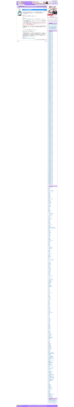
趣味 (49, 324)
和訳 (49, 265)
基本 (49, 363)
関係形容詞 (50, 387)
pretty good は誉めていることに (52, 402)
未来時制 (50, 280)
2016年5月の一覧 (51, 115)
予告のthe (50, 372)
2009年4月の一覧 (51, 173)
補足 (49, 314)
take (49, 313)
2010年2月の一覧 (51, 166)
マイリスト (50, 269)
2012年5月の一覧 (51, 148)
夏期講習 (50, 361)
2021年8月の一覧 (51, 72)
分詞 (49, 199)
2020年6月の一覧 (51, 82)
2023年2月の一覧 (51, 60)
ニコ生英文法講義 (51, 356)
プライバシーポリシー (34, 405)
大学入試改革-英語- (51, 379)
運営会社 (40, 405)
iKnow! (49, 297)
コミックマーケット (51, 260)
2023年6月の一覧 (51, 57)
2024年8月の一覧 (51, 48)
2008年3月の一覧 (51, 182)
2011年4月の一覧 (51, 157)
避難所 (49, 244)
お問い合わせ (45, 405)
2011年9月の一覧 (51, 153)
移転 (49, 228)
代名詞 (49, 254)
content (49, 344)
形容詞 (49, 255)
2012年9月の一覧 (51, 145)
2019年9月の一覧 (51, 88)
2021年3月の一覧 (51, 76)
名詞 (49, 342)
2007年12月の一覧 (51, 184)
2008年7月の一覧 (51, 179)
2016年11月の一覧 (51, 111)
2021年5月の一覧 (51, 74)
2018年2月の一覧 (51, 101)
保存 (49, 208)
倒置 (49, 194)
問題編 (49, 195)
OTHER (49, 235)
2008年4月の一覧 (51, 181)
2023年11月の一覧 (51, 54)
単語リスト (50, 307)
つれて (49, 382)
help (49, 237)
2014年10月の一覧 (51, 128)
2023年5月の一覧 (51, 58)
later (49, 302)
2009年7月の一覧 (51, 171)
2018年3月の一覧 (51, 100)
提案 (49, 225)
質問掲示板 (36, 4)
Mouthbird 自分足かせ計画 (52, 227)
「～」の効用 (50, 373)
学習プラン (50, 303)
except (49, 378)
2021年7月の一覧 (51, 73)
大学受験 (50, 230)
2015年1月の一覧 (51, 126)
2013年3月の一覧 (51, 141)
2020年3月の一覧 (51, 84)
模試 (49, 308)
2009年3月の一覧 (51, 174)
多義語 (49, 351)
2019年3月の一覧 (51, 92)
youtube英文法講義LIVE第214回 (53, 24)
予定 (49, 222)
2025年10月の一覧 (51, 38)
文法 (49, 191)
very (49, 246)
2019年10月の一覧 (51, 87)
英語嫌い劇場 (50, 380)
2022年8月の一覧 (51, 64)
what (49, 381)
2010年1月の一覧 (51, 167)
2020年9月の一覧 (51, 80)
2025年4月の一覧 (51, 42)
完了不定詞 (50, 347)
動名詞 (49, 321)
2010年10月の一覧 (51, 161)
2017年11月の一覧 (51, 103)
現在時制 (50, 267)
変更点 (49, 218)
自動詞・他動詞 (50, 312)
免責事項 (38, 405)
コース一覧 (50, 212)
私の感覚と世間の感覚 (51, 353)
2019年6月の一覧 (51, 90)
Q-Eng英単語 (50, 334)
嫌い (49, 257)
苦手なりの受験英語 (51, 352)
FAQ (27, 405)
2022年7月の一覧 (51, 65)
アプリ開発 (50, 202)
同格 (49, 388)
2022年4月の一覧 (51, 67)
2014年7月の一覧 (51, 130)
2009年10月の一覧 (51, 169)
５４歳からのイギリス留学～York (53, 401)
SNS (49, 243)
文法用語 (50, 330)
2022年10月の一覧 (51, 63)
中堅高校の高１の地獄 (51, 374)
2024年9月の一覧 (51, 47)
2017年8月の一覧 (51, 105)
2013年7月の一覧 (51, 138)
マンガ (49, 261)
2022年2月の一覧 (51, 68)
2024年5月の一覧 (51, 50)
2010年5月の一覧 (51, 164)
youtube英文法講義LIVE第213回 (53, 26)
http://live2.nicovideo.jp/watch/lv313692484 (29, 38)
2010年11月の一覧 (51, 160)
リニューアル (50, 253)
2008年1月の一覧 (51, 183)
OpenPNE (45, 406)
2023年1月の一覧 (51, 61)
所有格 (49, 226)
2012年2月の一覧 (51, 150)
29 (55, 21)
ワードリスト (50, 309)
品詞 (49, 355)
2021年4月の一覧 (51, 75)
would (49, 272)
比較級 (49, 391)
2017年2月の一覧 (51, 109)
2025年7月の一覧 (51, 40)
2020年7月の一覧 (51, 81)
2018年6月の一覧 (51, 98)
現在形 (49, 203)
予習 (49, 306)
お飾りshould (50, 357)
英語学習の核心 (50, 396)
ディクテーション (51, 276)
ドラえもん (50, 365)
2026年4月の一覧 (51, 34)
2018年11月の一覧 (51, 95)
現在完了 (50, 345)
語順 (49, 327)
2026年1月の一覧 (51, 36)
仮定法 (49, 245)
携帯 (49, 216)
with (49, 310)
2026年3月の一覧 (51, 35)
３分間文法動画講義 (51, 190)
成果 (49, 359)
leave (49, 284)
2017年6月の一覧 (51, 106)
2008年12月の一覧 (51, 176)
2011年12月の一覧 (51, 151)
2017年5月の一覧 (51, 107)
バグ (49, 268)
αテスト (50, 187)
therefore (50, 241)
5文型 (49, 340)
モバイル (50, 217)
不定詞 (49, 274)
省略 (49, 209)
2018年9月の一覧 (51, 96)
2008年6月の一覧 (51, 180)
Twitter (42, 405)
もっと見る (54, 403)
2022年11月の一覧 (51, 62)
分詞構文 (50, 196)
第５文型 (50, 338)
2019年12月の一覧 (51, 86)
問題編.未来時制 (51, 362)
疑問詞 (49, 335)
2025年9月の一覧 (51, 39)
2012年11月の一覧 (51, 144)
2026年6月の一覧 (51, 33)
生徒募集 (50, 354)
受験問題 (50, 283)
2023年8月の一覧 (51, 56)
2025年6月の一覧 (51, 41)
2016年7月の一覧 (51, 114)
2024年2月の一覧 (51, 52)
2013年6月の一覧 (51, 139)
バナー (49, 289)
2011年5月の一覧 (51, 156)
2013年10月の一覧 (51, 136)
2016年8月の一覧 (51, 113)
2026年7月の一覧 (51, 32)
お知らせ (50, 236)
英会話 (49, 386)
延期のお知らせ (50, 286)
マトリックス (50, 292)
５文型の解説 (50, 376)
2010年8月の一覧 (51, 162)
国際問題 (50, 364)
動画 (49, 233)
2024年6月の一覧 (51, 49)
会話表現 (50, 393)
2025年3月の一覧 (51, 43)
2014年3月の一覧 (51, 133)
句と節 (49, 318)
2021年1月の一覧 (51, 77)
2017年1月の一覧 (51, 110)
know (49, 293)
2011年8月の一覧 (51, 154)
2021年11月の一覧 (51, 70)
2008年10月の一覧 (51, 177)
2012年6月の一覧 (51, 147)
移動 (49, 301)
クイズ (49, 214)
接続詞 (49, 197)
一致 (49, 317)
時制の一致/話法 (51, 198)
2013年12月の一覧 (51, 135)
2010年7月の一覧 (51, 163)
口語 (49, 392)
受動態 (49, 250)
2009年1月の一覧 (51, 175)
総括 (49, 211)
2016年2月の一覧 (51, 117)
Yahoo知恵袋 (50, 337)
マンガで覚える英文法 (51, 259)
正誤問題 (50, 282)
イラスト (50, 299)
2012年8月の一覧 (51, 146)
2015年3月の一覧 (51, 125)
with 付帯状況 (50, 248)
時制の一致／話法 (51, 240)
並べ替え (50, 262)
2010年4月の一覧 (51, 165)
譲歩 (49, 349)
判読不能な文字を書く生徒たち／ (53, 399)
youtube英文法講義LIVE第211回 (53, 28)
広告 (49, 300)
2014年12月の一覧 (51, 127)
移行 (49, 231)
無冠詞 (49, 323)
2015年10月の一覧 (51, 120)
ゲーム (49, 298)
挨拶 (49, 229)
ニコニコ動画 (25, 13)
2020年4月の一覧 (51, 83)
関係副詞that (50, 256)
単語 (49, 188)
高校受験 (50, 332)
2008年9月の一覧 (51, 178)
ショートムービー (51, 389)
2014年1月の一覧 (51, 134)
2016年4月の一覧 (51, 116)
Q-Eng (22, 3)
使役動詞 (50, 223)
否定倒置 (50, 326)
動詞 (49, 366)
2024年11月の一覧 (51, 46)
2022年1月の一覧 (51, 69)
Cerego (49, 252)
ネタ (49, 291)
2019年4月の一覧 (51, 91)
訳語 (49, 304)
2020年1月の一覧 (51, 85)
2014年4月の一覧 (51, 132)
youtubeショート (51, 395)
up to (49, 336)
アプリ (49, 277)
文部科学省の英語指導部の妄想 (52, 27)
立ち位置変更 (50, 219)
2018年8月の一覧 (51, 97)
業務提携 (50, 206)
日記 (49, 207)
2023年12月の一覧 (51, 53)
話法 (49, 383)
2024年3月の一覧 (51, 51)
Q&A (49, 350)
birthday (49, 221)
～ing (49, 320)
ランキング (47, 4)
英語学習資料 (43, 4)
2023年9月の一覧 (51, 55)
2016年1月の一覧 (51, 118)
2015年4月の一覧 (51, 124)
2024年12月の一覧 (51, 45)
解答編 (49, 193)
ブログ (49, 315)
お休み (49, 234)
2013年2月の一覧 (51, 142)
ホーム (21, 4)
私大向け (50, 296)
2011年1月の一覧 (51, 159)
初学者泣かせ (50, 285)
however (50, 242)
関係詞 (49, 201)
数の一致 (50, 239)
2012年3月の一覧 (51, 149)
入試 (49, 295)
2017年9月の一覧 (51, 104)
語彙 (49, 341)
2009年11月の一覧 (51, 168)
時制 (49, 192)
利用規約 (30, 405)
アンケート (50, 319)
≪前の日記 (19, 8)
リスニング (50, 275)
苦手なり (50, 385)
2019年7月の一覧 (51, 89)
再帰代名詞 (50, 358)
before (49, 331)
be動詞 (49, 251)
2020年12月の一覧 (51, 78)
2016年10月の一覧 (51, 112)
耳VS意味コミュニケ (51, 368)
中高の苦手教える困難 (51, 377)
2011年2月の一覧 (51, 158)
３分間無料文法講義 (51, 213)
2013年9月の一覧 (51, 137)
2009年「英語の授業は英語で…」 (53, 400)
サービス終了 (50, 224)
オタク (49, 273)
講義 (49, 290)
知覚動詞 (50, 263)
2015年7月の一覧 (51, 122)
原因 (49, 258)
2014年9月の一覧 (51, 129)
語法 (49, 189)
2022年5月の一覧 (51, 66)
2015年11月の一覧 (51, 119)
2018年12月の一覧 (51, 94)
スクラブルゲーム (51, 281)
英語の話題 (40, 4)
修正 (49, 220)
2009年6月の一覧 (51, 172)
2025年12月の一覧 (51, 37)
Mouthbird (50, 210)
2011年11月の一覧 (51, 152)
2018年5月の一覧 (51, 99)
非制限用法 (50, 346)
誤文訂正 (50, 325)
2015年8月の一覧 (51, 121)
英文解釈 (50, 271)
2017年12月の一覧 (51, 102)
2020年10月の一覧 (51, 79)
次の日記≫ (45, 8)
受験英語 (50, 384)
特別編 (49, 270)
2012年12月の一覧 (51, 143)
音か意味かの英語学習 (51, 394)
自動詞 (49, 238)
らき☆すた (50, 278)
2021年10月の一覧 (51, 71)
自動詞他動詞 (50, 348)
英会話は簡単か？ (51, 371)
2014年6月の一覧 (51, 131)
